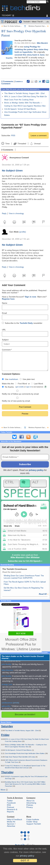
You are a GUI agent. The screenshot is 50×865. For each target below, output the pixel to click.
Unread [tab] (37, 143)
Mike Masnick (42, 43)
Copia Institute (32, 819)
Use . (12, 379)
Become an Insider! (25, 714)
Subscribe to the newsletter (23, 323)
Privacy (29, 807)
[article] (16, 702)
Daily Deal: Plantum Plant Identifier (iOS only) (20, 757)
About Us (30, 801)
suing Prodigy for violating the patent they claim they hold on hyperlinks (31, 49)
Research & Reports (12, 810)
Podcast (10, 807)
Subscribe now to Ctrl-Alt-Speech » (25, 561)
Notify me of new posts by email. (16, 401)
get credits (20, 387)
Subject (5, 340)
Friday (5, 734)
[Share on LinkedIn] (47, 81)
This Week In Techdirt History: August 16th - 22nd (24, 93)
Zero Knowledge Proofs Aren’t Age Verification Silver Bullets (25, 753)
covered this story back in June (30, 55)
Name (4, 303)
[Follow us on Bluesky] (14, 437)
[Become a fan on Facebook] (21, 437)
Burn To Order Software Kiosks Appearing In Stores (22, 26)
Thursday (7, 772)
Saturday (7, 726)
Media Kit (11, 822)
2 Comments (7, 81)
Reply (4, 214)
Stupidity (9, 58)
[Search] (48, 2)
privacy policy (36, 470)
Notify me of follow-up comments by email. (20, 394)
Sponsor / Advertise (11, 825)
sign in (28, 387)
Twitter (10, 801)
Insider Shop (32, 822)
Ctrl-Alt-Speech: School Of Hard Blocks (20, 109)
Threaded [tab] (21, 143)
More (3, 790)
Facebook (11, 803)
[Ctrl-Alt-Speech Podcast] (25, 488)
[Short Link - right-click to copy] (28, 81)
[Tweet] (39, 81)
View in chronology (16, 214)
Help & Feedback (14, 819)
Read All (43, 594)
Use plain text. (29, 379)
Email (4, 313)
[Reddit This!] (36, 81)
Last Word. (38, 383)
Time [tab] (7, 143)
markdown (13, 379)
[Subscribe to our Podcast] (35, 437)
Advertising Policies (31, 804)
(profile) (22, 232)
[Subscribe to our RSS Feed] (28, 437)
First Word (22, 383)
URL (4, 330)
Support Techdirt (33, 824)
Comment (7, 350)
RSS (13, 135)
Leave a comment (39, 135)
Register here (8, 299)
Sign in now (30, 297)
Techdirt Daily (26, 323)
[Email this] (32, 81)
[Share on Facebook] (43, 81)
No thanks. (9, 387)
